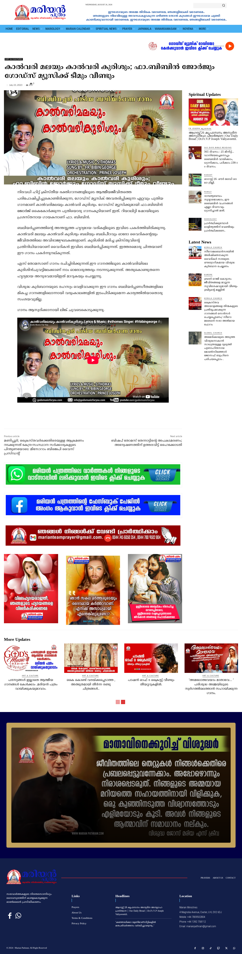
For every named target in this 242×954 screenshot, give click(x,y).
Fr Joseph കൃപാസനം (200, 128)
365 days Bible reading (218, 147)
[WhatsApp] (234, 86)
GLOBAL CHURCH (213, 333)
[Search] (223, 5)
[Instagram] (203, 948)
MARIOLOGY (210, 219)
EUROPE (208, 275)
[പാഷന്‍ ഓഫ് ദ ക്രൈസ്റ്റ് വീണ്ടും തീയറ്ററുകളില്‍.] (151, 658)
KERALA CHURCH (213, 247)
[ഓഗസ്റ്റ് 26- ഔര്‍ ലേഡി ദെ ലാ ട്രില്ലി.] (195, 180)
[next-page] (123, 702)
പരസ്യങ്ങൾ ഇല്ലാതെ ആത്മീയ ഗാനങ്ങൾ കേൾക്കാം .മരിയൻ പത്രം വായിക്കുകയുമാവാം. (30, 684)
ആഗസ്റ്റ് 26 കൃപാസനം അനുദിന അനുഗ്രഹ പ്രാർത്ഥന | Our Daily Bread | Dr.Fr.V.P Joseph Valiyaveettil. (213, 136)
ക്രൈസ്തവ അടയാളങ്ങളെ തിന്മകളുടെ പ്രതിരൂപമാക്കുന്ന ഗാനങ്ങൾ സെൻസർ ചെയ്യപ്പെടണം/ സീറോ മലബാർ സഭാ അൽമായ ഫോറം (221, 313)
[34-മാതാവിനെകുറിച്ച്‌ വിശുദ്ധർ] (121, 785)
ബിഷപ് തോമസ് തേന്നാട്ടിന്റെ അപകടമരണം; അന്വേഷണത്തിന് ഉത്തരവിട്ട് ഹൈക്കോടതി (146, 443)
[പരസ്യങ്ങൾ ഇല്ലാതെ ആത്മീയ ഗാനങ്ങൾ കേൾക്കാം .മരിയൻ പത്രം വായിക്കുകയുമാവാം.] (31, 658)
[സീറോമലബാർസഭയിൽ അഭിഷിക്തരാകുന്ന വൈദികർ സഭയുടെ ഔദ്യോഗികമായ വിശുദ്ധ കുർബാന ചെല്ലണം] (195, 252)
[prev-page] (118, 702)
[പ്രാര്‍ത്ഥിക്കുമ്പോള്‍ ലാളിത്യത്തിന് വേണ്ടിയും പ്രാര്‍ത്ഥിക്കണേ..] (195, 224)
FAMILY (208, 192)
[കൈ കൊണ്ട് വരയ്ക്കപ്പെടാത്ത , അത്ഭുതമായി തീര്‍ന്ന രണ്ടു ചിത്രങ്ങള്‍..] (91, 658)
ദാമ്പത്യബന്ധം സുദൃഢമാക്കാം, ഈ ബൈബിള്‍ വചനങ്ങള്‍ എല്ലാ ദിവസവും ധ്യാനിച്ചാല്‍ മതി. (218, 203)
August (208, 175)
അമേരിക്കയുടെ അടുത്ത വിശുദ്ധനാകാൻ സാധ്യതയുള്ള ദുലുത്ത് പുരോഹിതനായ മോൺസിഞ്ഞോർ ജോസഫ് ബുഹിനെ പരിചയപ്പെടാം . (219, 348)
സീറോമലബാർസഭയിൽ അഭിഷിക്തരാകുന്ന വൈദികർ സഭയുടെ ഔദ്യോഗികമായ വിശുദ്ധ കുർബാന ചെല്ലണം (219, 259)
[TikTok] (211, 948)
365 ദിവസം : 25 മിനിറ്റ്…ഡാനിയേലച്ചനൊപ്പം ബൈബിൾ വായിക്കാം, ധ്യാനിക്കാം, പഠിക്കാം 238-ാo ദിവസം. (221, 159)
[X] (219, 86)
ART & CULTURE (13, 59)
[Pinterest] (227, 86)
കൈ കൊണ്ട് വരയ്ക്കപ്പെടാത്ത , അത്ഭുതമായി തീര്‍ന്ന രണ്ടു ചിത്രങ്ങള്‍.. (91, 684)
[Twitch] (218, 948)
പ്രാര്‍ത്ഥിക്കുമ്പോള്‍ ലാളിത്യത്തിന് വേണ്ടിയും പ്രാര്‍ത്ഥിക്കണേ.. (219, 227)
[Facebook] (212, 86)
